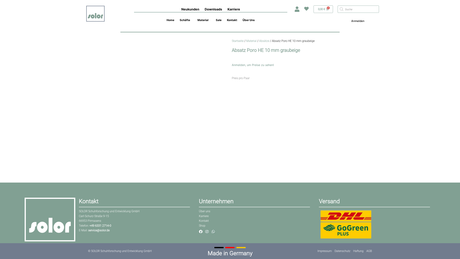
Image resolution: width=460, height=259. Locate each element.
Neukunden (190, 9)
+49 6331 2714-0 (100, 225)
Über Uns (249, 20)
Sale (219, 20)
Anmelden (357, 21)
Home (170, 20)
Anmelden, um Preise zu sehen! (253, 65)
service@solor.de (99, 230)
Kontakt (232, 20)
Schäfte (185, 20)
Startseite (238, 41)
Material (202, 20)
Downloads (213, 9)
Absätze (264, 41)
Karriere (233, 9)
